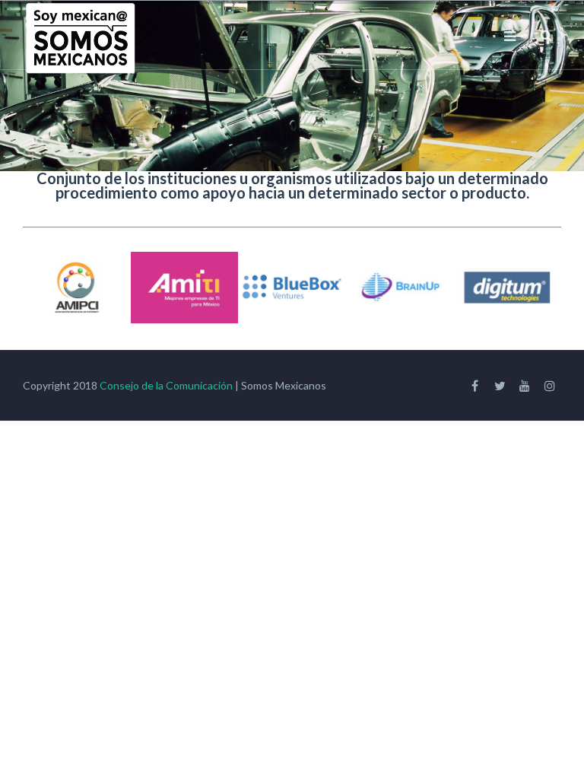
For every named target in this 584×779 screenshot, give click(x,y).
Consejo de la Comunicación (166, 385)
